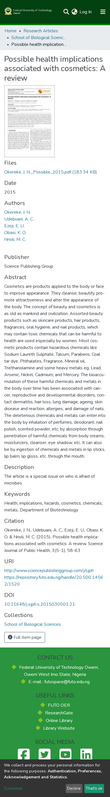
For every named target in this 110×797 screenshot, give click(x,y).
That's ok (94, 788)
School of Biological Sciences (39, 38)
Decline (74, 788)
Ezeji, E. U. (14, 226)
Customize (13, 788)
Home (11, 31)
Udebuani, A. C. (19, 219)
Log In (86, 12)
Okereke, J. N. (17, 212)
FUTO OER (59, 705)
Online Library (59, 720)
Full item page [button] (26, 637)
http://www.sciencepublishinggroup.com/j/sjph (49, 570)
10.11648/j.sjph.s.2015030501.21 (39, 604)
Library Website (59, 728)
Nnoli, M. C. (15, 239)
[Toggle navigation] (103, 12)
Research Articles (40, 31)
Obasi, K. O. (15, 233)
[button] (74, 11)
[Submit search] (66, 11)
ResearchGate (59, 713)
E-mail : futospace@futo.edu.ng (59, 682)
